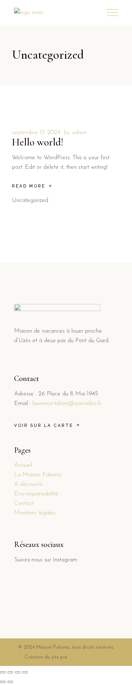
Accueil (23, 465)
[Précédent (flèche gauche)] (3, 682)
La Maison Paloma (37, 475)
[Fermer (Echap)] (3, 672)
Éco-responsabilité (36, 494)
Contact (24, 503)
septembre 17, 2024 (36, 133)
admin (79, 133)
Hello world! (37, 142)
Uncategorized (30, 200)
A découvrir (28, 484)
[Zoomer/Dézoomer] (25, 672)
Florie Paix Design (88, 657)
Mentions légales (34, 513)
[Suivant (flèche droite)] (10, 682)
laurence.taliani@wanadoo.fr (67, 403)
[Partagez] (10, 672)
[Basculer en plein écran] (17, 672)
